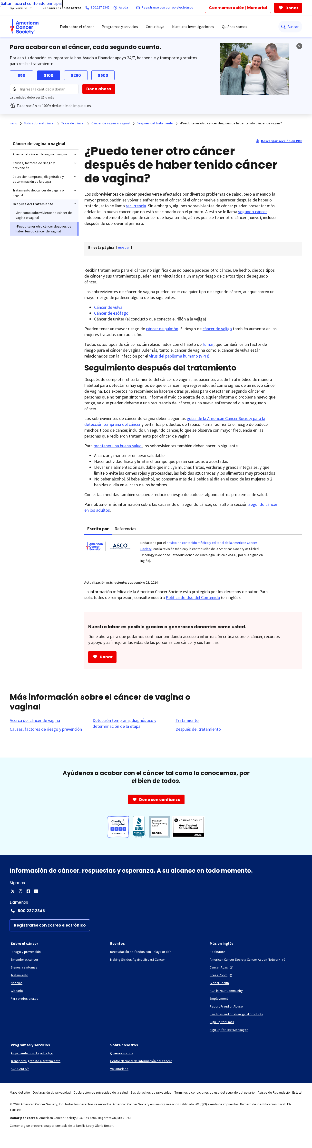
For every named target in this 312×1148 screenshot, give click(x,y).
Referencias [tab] (125, 528)
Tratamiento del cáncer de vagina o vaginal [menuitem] (38, 192)
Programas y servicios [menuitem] (120, 26)
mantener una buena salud (118, 446)
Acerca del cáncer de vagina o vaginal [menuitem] (40, 154)
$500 (103, 75)
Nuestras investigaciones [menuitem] (193, 26)
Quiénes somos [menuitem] (234, 26)
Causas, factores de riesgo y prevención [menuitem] (34, 165)
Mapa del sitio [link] (20, 1092)
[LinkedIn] (36, 891)
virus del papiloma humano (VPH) (179, 356)
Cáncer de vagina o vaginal (39, 143)
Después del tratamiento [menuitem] (33, 204)
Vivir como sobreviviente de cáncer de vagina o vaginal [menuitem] (44, 215)
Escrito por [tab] (98, 528)
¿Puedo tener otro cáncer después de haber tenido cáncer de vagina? (231, 123)
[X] (13, 891)
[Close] (299, 46)
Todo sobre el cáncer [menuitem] (76, 26)
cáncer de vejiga (217, 328)
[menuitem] (24, 26)
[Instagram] (20, 891)
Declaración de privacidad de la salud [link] (101, 1092)
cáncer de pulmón (162, 328)
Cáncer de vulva (108, 307)
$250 (76, 75)
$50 (21, 75)
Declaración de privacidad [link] (52, 1092)
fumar (208, 344)
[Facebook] (28, 891)
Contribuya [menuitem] (155, 26)
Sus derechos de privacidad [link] (151, 1092)
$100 (48, 75)
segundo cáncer (252, 211)
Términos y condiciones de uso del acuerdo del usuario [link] (215, 1092)
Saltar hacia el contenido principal (31, 3)
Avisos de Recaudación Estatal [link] (280, 1092)
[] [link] (124, 247)
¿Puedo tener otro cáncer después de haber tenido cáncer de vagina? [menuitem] (43, 228)
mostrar (124, 247)
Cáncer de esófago (111, 313)
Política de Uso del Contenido (193, 597)
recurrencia (136, 206)
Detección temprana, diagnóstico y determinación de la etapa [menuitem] (38, 179)
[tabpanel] (193, 554)
